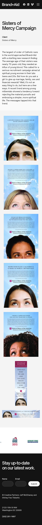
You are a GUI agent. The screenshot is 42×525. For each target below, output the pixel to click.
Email (17, 479)
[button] (37, 4)
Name (4, 479)
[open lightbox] (21, 140)
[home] (10, 4)
